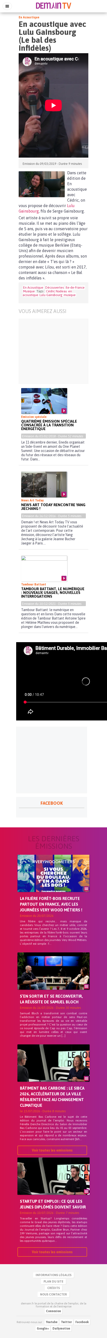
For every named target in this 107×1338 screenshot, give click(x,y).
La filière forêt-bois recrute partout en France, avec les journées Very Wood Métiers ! (51, 904)
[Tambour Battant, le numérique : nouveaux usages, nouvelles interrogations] (44, 568)
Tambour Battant (33, 584)
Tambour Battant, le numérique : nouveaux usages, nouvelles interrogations (52, 592)
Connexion (53, 1311)
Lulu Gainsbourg (51, 295)
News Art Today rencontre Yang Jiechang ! (53, 507)
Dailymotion (61, 1328)
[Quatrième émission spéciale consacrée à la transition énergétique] (44, 401)
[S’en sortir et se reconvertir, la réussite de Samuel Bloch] (53, 979)
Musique (29, 291)
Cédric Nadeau (56, 291)
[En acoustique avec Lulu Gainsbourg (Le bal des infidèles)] (42, 184)
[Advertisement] (53, 351)
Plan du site (53, 1281)
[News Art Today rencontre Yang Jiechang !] (44, 484)
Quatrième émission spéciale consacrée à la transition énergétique (49, 425)
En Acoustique (29, 17)
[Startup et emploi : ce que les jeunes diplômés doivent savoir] (53, 1185)
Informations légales (53, 1275)
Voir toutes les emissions (52, 1150)
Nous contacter (53, 1294)
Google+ (43, 1328)
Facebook (82, 1322)
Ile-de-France (75, 287)
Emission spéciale (34, 417)
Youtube (51, 1322)
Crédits (53, 1288)
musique (70, 295)
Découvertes (54, 287)
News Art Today (32, 500)
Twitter (66, 1322)
